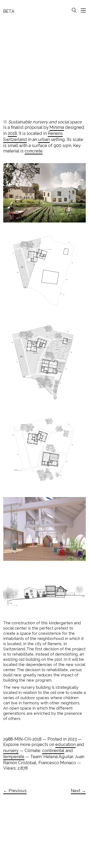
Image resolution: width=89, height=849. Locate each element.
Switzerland (15, 139)
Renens (55, 133)
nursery (11, 750)
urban (44, 139)
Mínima (56, 127)
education (65, 744)
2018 (12, 133)
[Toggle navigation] (83, 10)
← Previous (15, 790)
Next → (78, 790)
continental (53, 750)
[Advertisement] (44, 68)
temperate (13, 756)
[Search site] (74, 11)
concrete (34, 151)
